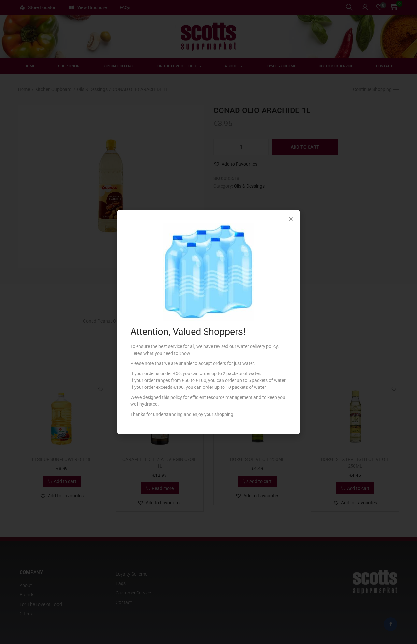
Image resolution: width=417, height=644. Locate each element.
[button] (290, 218)
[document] (208, 322)
